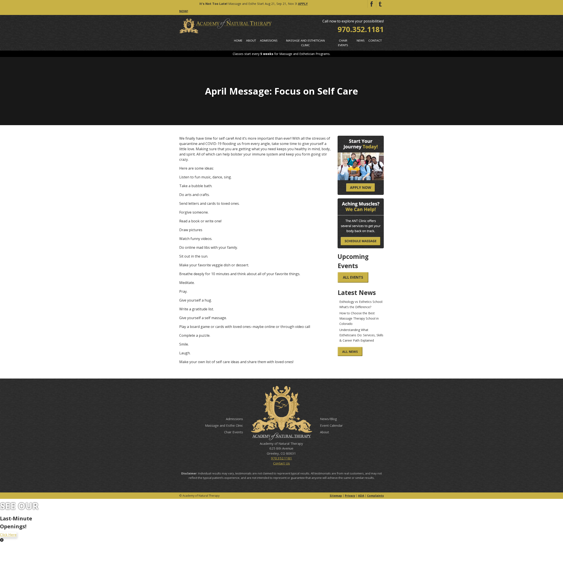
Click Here (8, 534)
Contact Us (281, 463)
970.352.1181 (361, 29)
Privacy (350, 496)
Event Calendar (331, 425)
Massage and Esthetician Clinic (305, 42)
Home (238, 40)
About (251, 40)
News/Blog (328, 419)
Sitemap (336, 496)
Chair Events (343, 42)
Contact (375, 40)
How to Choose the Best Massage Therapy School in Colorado (359, 318)
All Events (353, 277)
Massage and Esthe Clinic (224, 425)
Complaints (375, 496)
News (361, 40)
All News (350, 351)
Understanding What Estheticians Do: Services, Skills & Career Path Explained (361, 335)
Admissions (269, 40)
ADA (361, 496)
